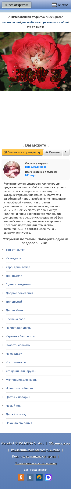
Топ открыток (15, 249)
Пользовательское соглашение (35, 463)
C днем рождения (18, 284)
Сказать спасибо (18, 345)
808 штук (30, 175)
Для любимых (16, 310)
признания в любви (55, 22)
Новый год (13, 405)
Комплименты (16, 362)
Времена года (15, 319)
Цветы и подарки (18, 397)
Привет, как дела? (18, 327)
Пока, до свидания (19, 423)
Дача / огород (16, 414)
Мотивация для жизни (21, 379)
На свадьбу (14, 353)
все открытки (16, 5)
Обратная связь (59, 443)
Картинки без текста (20, 336)
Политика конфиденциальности (34, 456)
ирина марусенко (35, 166)
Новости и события (19, 388)
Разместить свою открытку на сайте (35, 450)
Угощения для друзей (21, 371)
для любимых (30, 22)
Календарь (13, 258)
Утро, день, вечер (18, 267)
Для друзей (14, 301)
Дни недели (14, 275)
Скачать (53, 152)
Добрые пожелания (19, 293)
